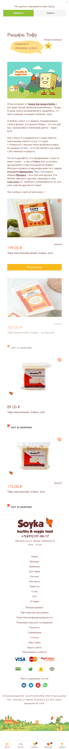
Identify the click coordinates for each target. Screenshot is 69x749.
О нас (34, 591)
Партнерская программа (34, 612)
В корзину (34, 267)
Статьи (34, 637)
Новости (34, 586)
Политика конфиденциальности (35, 617)
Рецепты (34, 627)
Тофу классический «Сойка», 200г (26, 412)
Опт (34, 596)
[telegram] (31, 685)
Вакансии (34, 566)
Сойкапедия (34, 632)
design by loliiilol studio (13, 728)
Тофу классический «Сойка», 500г (26, 491)
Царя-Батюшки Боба (41, 104)
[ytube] (38, 685)
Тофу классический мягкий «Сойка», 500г (30, 253)
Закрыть (50, 13)
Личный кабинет (34, 607)
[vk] (24, 685)
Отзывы (34, 601)
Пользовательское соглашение (34, 622)
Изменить (18, 13)
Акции (34, 556)
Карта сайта (34, 647)
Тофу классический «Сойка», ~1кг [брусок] (30, 332)
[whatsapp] (45, 685)
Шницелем (26, 171)
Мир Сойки (35, 642)
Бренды (34, 561)
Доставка (34, 571)
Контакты (34, 581)
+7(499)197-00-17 (35, 536)
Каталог (34, 576)
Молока (21, 175)
